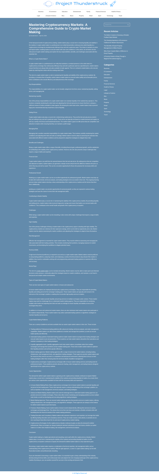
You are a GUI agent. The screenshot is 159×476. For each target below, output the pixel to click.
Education (64, 11)
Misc (63, 16)
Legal (38, 16)
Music (71, 16)
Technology (110, 16)
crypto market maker (43, 271)
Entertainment (77, 11)
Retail (91, 16)
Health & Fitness (116, 11)
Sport (99, 16)
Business (40, 11)
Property (81, 16)
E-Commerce (52, 11)
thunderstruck (34, 35)
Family (88, 11)
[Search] (128, 24)
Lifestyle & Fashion (51, 16)
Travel (120, 16)
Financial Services (101, 11)
